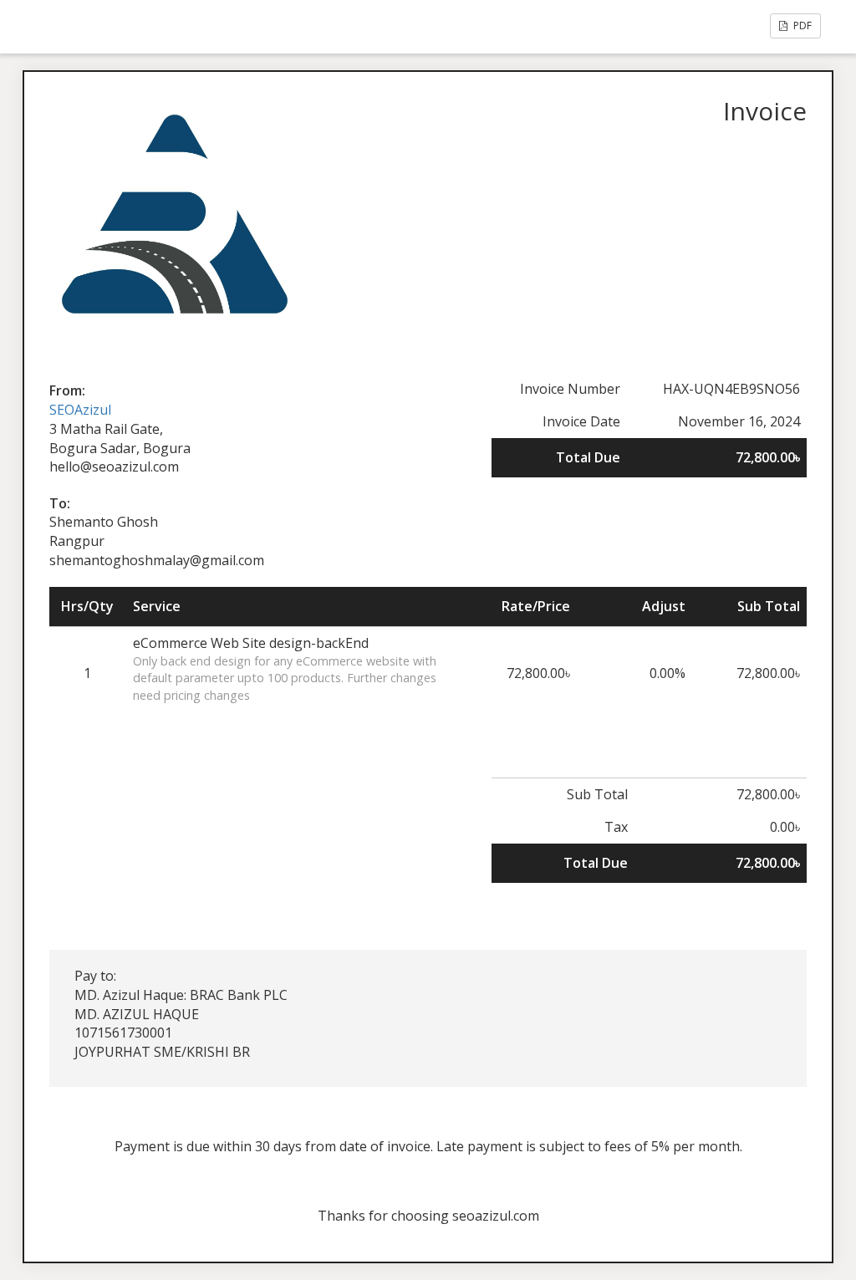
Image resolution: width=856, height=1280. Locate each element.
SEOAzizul (80, 409)
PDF (801, 25)
